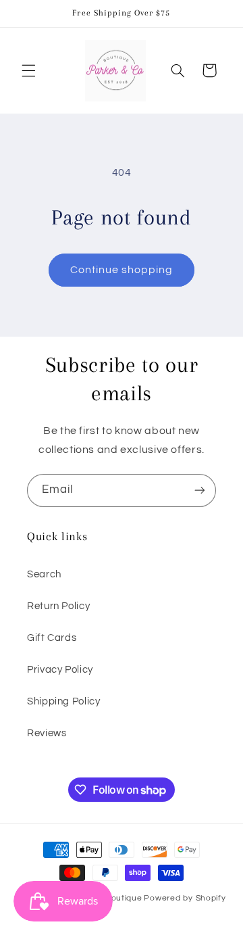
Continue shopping (121, 269)
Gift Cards (51, 638)
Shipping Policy (63, 701)
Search (44, 574)
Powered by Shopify (184, 898)
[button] (28, 70)
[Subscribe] (199, 490)
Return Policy (58, 606)
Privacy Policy (60, 670)
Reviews (46, 733)
